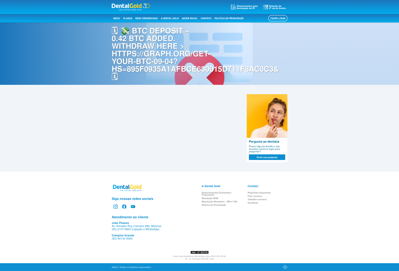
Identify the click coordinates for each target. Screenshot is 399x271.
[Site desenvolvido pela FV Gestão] (285, 267)
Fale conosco (255, 196)
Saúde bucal (190, 18)
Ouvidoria (253, 202)
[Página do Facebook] (124, 206)
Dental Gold (131, 7)
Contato (206, 18)
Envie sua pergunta (267, 157)
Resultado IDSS (210, 198)
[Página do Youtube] (133, 206)
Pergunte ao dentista (267, 116)
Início (116, 18)
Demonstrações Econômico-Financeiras (217, 193)
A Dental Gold (170, 18)
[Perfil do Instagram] (115, 206)
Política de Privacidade (229, 18)
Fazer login (277, 18)
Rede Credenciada (146, 18)
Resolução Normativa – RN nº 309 (219, 201)
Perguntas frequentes (259, 192)
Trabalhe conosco (257, 199)
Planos (127, 18)
